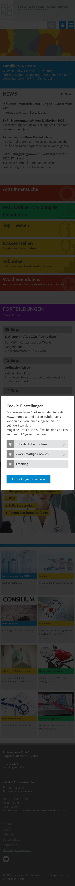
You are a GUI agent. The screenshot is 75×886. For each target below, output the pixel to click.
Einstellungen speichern (28, 479)
